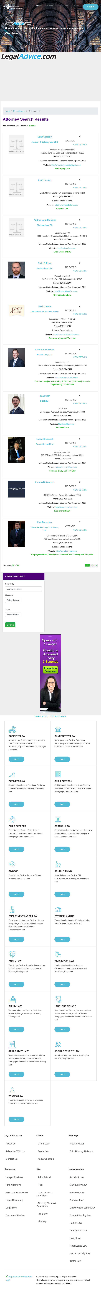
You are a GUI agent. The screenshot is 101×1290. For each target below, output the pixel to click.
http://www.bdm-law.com (66, 551)
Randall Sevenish (44, 439)
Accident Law (77, 1177)
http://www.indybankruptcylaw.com (66, 165)
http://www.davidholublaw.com (66, 334)
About (76, 6)
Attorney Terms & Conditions (46, 1204)
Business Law (77, 1192)
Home (39, 6)
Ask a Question (46, 1159)
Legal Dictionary (14, 1200)
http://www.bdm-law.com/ (66, 507)
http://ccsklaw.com (66, 424)
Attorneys (49, 6)
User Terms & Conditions (44, 1194)
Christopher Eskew (44, 349)
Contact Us (11, 1159)
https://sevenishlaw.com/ (66, 467)
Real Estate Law (78, 1245)
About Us (11, 1143)
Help (40, 1185)
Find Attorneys (13, 1185)
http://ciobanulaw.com (66, 248)
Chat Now (11, 33)
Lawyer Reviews (14, 1177)
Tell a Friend (44, 1177)
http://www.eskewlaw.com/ (66, 378)
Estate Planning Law (80, 1215)
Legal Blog (11, 1207)
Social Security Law (80, 1253)
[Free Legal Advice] (29, 56)
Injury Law (75, 1238)
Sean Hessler (44, 180)
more (16, 759)
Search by (9, 584)
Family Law (76, 1223)
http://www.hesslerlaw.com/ (66, 205)
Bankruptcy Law (78, 1185)
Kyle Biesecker (44, 522)
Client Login (44, 1143)
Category (9, 595)
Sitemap (42, 1221)
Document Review (15, 1215)
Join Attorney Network (81, 1151)
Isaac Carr (45, 396)
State (7, 609)
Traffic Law (75, 1261)
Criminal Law (77, 1200)
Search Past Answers (17, 1192)
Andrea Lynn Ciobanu (45, 220)
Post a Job (43, 1151)
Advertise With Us (15, 1151)
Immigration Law (78, 1230)
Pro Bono (43, 1213)
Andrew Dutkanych (44, 482)
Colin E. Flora (44, 263)
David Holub (44, 306)
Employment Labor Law (82, 1207)
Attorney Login (77, 1143)
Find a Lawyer (62, 6)
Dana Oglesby (45, 137)
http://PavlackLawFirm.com (66, 291)
